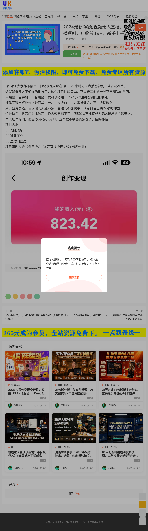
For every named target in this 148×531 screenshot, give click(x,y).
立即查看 (74, 277)
